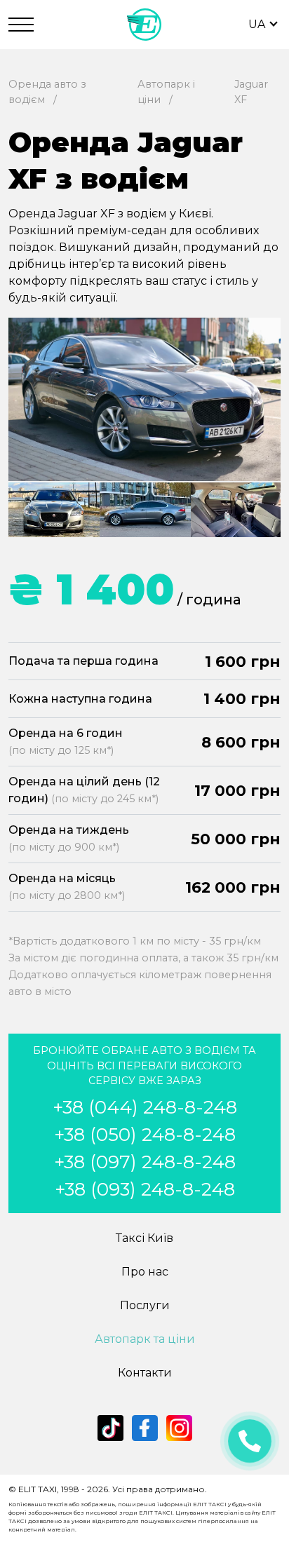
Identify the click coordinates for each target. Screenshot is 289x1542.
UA (256, 24)
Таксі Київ (144, 1238)
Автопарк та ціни (145, 1339)
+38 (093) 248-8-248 (145, 1189)
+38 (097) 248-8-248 (145, 1162)
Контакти (145, 1372)
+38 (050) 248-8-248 (145, 1134)
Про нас (144, 1271)
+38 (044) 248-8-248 (145, 1107)
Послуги (145, 1305)
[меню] (21, 25)
